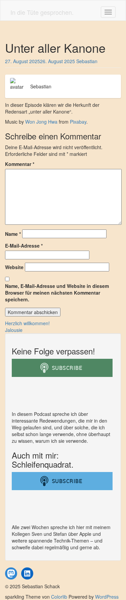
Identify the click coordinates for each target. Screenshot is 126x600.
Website (14, 267)
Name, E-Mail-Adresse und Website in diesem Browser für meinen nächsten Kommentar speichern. (57, 293)
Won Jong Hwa (41, 121)
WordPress (107, 596)
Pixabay (78, 121)
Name (13, 233)
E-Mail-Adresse (24, 245)
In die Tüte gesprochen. (42, 12)
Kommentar (19, 164)
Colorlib (59, 596)
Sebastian (86, 61)
